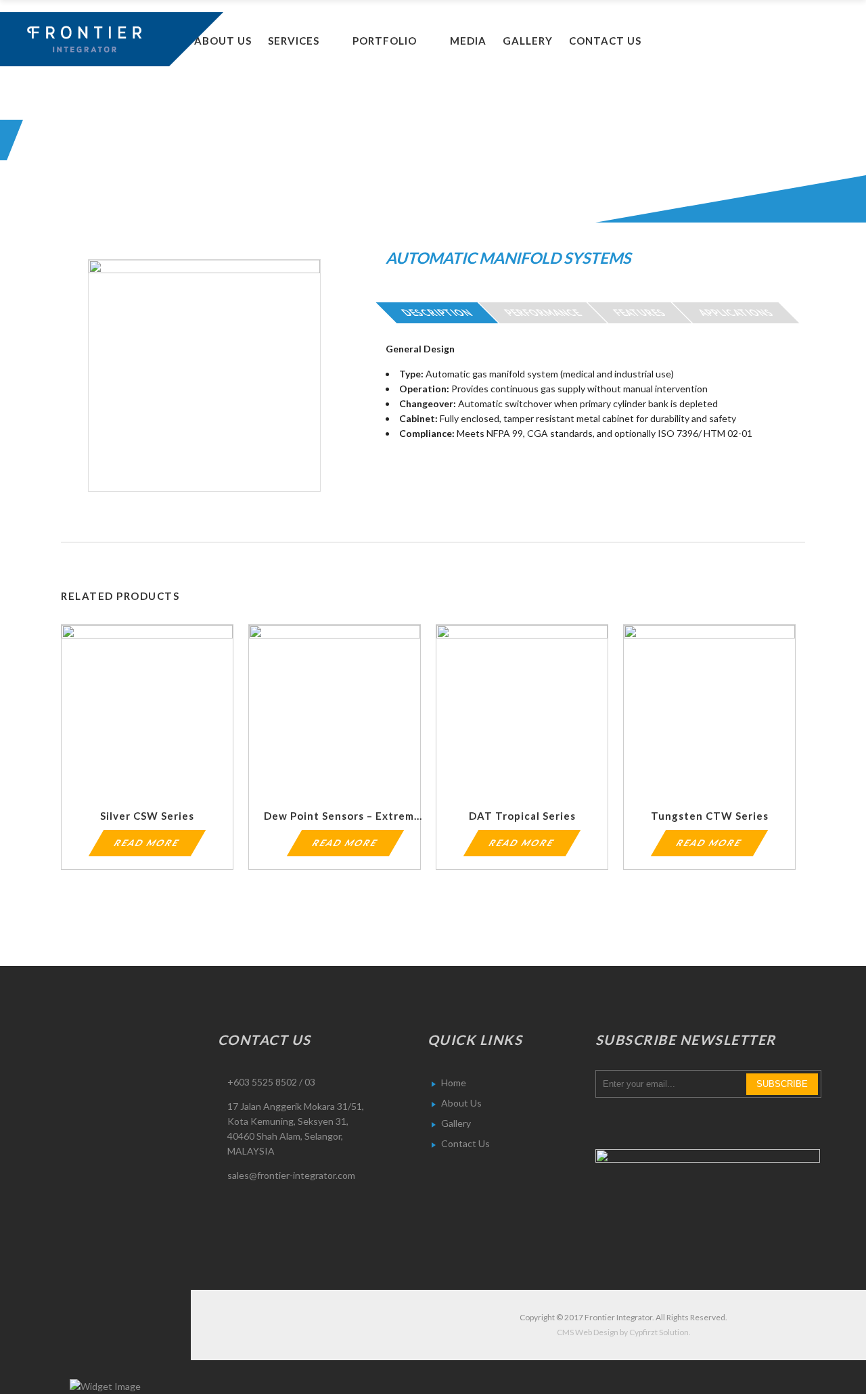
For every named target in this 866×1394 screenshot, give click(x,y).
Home (453, 1082)
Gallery (456, 1123)
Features (640, 312)
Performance (543, 312)
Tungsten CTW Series (710, 816)
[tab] (437, 312)
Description (437, 312)
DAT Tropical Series (522, 816)
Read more (147, 842)
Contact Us (465, 1143)
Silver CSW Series (147, 816)
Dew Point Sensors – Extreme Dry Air (362, 816)
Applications (735, 312)
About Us (461, 1103)
